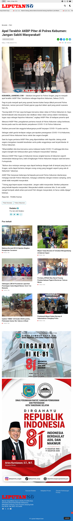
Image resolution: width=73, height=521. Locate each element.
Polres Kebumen (20, 203)
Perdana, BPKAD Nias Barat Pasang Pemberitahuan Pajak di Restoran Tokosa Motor (52, 280)
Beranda (4, 25)
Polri (10, 25)
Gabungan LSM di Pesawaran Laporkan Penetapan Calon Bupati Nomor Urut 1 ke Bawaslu (16, 286)
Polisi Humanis (7, 203)
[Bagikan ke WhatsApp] (66, 39)
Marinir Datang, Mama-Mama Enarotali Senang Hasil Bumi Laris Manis (24, 10)
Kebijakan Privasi (46, 490)
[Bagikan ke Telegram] (69, 39)
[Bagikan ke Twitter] (64, 39)
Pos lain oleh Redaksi (17, 211)
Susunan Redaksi (30, 490)
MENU (3, 1)
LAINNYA (67, 518)
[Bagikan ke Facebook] (61, 39)
